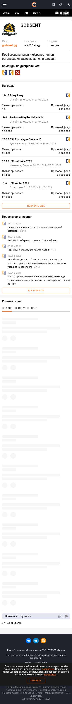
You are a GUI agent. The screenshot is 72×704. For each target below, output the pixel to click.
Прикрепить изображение (59, 616)
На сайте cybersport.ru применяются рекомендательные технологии (36, 656)
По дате (7, 308)
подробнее (48, 669)
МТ (26, 12)
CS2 (17, 12)
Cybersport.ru (28, 699)
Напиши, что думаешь (18, 616)
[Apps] (53, 4)
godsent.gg (9, 45)
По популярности (25, 308)
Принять (36, 680)
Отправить (67, 616)
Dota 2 (6, 12)
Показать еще (36, 206)
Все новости (36, 290)
